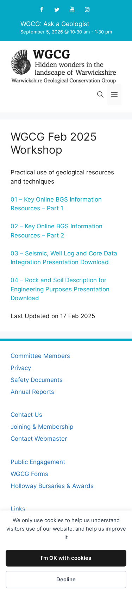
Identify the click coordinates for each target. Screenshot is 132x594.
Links (18, 508)
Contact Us (26, 414)
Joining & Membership (42, 426)
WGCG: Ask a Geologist (54, 23)
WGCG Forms (29, 473)
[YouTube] (72, 10)
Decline (66, 579)
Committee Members (40, 355)
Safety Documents (37, 379)
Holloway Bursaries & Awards (52, 485)
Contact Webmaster (39, 438)
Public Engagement (38, 461)
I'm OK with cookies (66, 558)
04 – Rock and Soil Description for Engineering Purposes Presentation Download (60, 289)
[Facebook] (42, 10)
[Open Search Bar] (100, 94)
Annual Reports (32, 391)
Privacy (21, 367)
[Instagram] (87, 10)
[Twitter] (57, 10)
